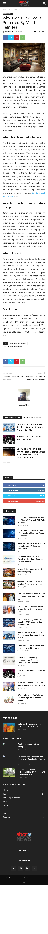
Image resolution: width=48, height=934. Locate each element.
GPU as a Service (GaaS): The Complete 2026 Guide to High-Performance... (29, 622)
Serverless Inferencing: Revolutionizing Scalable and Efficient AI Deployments (29, 660)
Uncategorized (14, 9)
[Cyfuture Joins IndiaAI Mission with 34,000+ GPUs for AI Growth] (9, 686)
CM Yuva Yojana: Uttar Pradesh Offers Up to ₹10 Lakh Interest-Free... (30, 609)
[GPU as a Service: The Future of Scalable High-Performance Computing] (9, 698)
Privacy (17, 878)
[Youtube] (34, 868)
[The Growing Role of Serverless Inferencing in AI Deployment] (9, 648)
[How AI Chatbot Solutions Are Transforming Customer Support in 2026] (9, 427)
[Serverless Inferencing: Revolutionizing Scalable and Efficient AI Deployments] (9, 660)
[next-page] (8, 464)
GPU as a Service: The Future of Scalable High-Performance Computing (30, 697)
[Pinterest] (16, 37)
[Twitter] (11, 37)
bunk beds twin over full (18, 343)
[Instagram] (20, 868)
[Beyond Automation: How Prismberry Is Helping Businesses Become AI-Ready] (9, 559)
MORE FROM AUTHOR (32, 418)
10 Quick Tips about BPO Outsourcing (13, 378)
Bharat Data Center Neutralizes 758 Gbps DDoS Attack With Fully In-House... (31, 520)
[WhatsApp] (22, 37)
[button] (4, 3)
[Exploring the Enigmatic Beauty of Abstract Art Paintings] (9, 727)
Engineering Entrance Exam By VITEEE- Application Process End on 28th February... (31, 771)
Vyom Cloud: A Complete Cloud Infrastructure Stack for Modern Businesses (31, 533)
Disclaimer (9, 878)
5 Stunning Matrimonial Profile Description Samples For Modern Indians (31, 759)
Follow (41, 490)
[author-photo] (24, 401)
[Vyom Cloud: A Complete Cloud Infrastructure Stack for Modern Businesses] (9, 533)
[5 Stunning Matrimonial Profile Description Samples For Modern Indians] (9, 759)
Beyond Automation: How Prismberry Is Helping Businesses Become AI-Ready (31, 558)
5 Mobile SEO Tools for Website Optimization (35, 378)
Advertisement (28, 878)
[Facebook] (5, 37)
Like (42, 485)
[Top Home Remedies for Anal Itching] (9, 747)
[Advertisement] (24, 909)
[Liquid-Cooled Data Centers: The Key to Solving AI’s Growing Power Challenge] (9, 546)
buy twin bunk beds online (13, 346)
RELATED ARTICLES (12, 418)
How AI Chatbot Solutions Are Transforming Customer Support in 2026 (30, 427)
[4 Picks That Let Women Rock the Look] (9, 439)
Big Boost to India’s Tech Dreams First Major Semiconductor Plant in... (31, 596)
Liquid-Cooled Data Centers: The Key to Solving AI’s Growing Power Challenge (31, 546)
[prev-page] (4, 464)
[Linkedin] (27, 868)
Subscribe (40, 501)
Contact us (39, 878)
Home (5, 9)
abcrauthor (9, 32)
